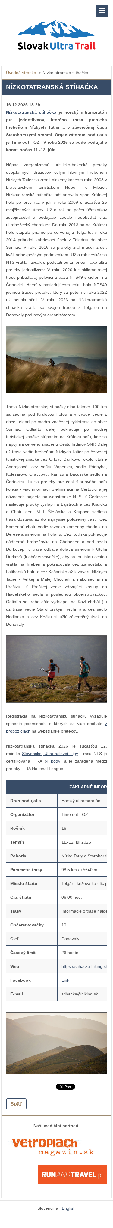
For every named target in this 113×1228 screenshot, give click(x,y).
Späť (16, 1103)
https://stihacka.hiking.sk (84, 966)
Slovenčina (47, 1208)
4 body (53, 761)
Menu (102, 11)
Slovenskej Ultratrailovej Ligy (49, 753)
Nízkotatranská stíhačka (31, 112)
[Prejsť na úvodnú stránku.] (56, 28)
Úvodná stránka (21, 72)
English (69, 1208)
